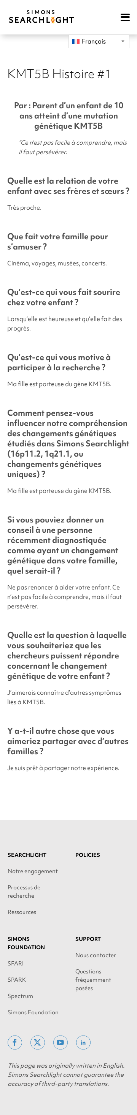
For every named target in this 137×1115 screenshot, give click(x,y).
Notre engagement (33, 871)
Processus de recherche (24, 892)
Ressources (22, 912)
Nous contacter (95, 955)
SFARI (16, 963)
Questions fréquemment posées (93, 980)
